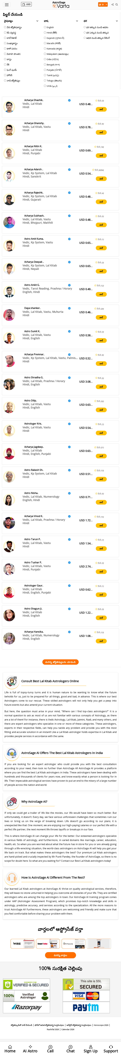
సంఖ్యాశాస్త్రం (12, 43)
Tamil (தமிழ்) (53, 75)
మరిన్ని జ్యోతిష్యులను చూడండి (60, 662)
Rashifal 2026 (53, 1029)
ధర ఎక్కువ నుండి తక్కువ (97, 32)
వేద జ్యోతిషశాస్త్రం (14, 27)
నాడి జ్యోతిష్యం (13, 80)
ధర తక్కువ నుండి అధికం (97, 27)
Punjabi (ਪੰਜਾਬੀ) (54, 69)
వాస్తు (9, 59)
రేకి (8, 64)
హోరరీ (9, 75)
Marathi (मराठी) (54, 43)
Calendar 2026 (67, 1029)
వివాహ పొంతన (14, 53)
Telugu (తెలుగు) (54, 80)
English (50, 27)
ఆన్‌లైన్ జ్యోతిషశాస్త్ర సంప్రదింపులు (79, 1025)
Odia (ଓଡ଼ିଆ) (53, 59)
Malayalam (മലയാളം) (57, 53)
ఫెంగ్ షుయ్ (12, 69)
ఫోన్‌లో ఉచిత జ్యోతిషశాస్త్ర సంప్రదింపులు (49, 1025)
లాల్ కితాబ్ (12, 37)
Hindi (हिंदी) (52, 32)
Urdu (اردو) (52, 85)
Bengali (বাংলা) (53, 64)
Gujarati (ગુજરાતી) (55, 37)
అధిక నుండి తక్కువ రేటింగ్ (98, 37)
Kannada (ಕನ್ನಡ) (54, 48)
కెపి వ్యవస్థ (11, 32)
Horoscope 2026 (101, 1025)
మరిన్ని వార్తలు (60, 955)
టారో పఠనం (12, 48)
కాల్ (101, 109)
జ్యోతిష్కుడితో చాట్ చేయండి (21, 1025)
